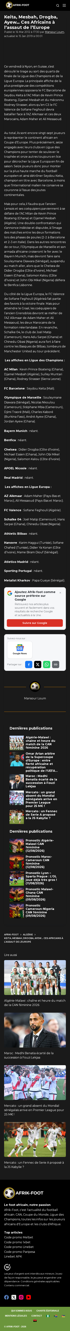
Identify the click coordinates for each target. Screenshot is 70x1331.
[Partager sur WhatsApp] (46, 664)
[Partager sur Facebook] (28, 664)
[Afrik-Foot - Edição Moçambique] (63, 1316)
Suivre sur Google (34, 623)
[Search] (57, 5)
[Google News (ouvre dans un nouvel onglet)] (19, 650)
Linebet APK (13, 1256)
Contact (36, 1316)
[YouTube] (28, 1297)
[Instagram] (21, 1297)
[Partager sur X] (37, 664)
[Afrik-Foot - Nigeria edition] (48, 1316)
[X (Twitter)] (13, 1297)
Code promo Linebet (19, 1247)
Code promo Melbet (18, 1237)
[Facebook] (6, 1297)
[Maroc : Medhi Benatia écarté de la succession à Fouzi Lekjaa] (35, 1030)
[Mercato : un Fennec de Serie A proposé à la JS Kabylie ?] (35, 1139)
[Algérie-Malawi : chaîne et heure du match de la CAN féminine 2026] (35, 977)
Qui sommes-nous (21, 1311)
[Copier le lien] (55, 664)
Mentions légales (16, 1316)
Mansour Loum (54, 32)
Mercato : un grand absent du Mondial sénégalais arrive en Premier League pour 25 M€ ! (34, 1110)
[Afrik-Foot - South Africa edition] (56, 1316)
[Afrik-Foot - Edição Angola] (35, 1321)
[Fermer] (60, 592)
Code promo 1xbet (17, 1242)
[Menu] (64, 5)
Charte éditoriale (47, 1311)
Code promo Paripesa (19, 1252)
